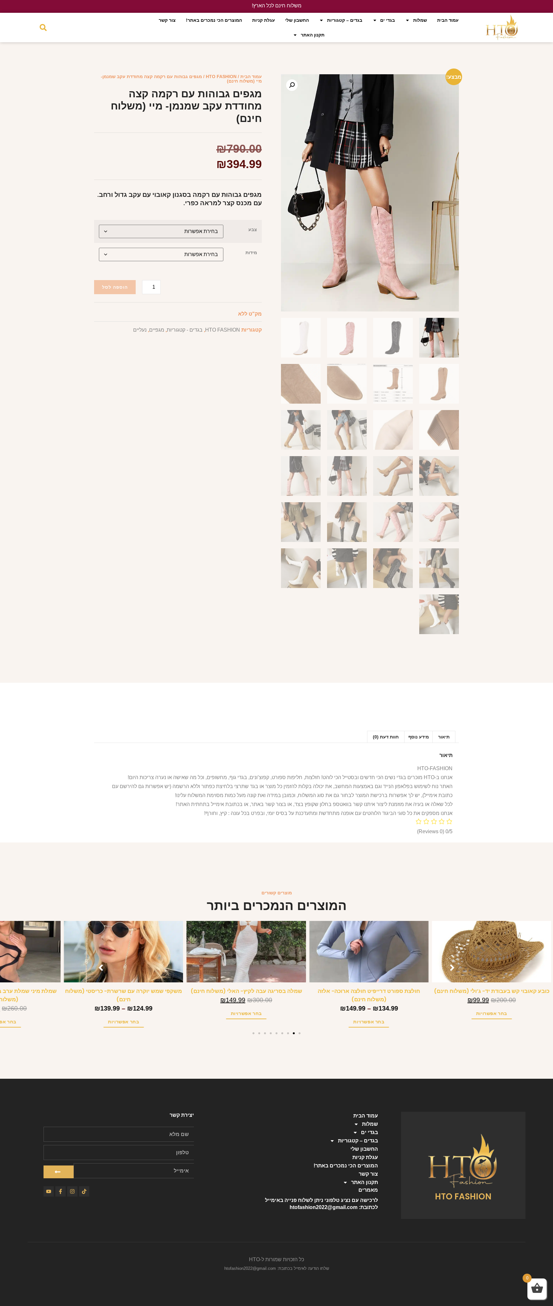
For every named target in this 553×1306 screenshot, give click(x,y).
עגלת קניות (263, 20)
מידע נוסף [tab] (418, 736)
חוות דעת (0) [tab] (386, 736)
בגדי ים (387, 20)
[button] (292, 85)
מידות (251, 252)
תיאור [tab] (444, 736)
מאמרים (368, 1190)
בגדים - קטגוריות (185, 330)
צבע (252, 229)
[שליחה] (59, 1171)
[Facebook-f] (60, 1191)
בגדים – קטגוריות (344, 20)
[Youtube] (49, 1191)
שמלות (420, 20)
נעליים (140, 330)
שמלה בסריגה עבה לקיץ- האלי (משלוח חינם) (277, 991)
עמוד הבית (448, 20)
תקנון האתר (313, 34)
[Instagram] (72, 1191)
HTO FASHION (221, 76)
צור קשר (167, 20)
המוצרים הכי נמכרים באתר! (214, 20)
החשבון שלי (297, 20)
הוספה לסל (115, 287)
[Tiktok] (84, 1191)
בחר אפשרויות (521, 1013)
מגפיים (156, 330)
